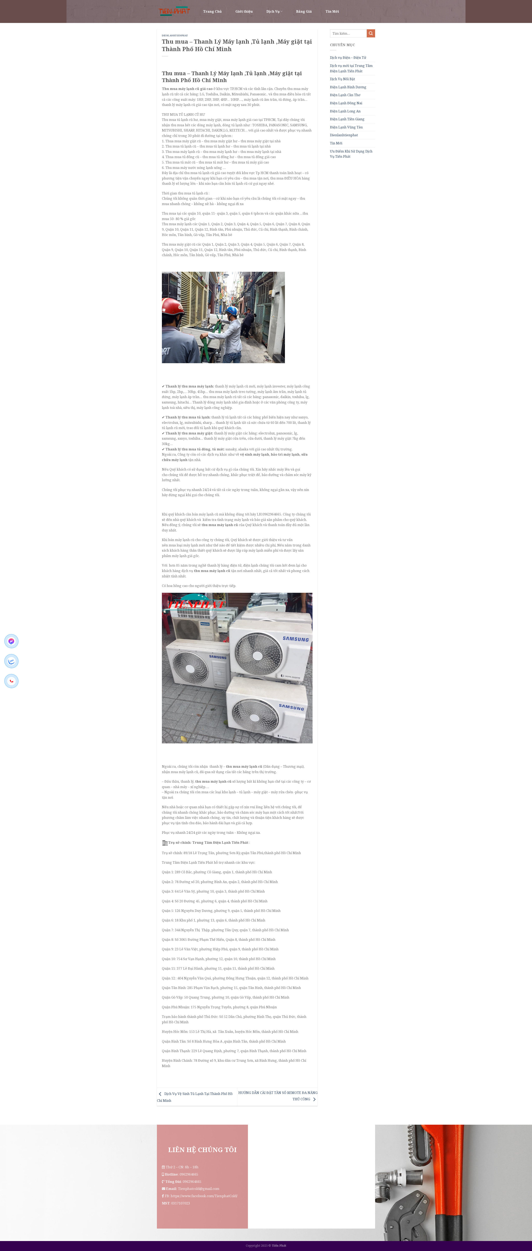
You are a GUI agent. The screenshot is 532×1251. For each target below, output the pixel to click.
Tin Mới (332, 11)
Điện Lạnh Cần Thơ (345, 95)
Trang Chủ (212, 11)
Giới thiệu (244, 11)
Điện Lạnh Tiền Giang (347, 119)
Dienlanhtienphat (175, 35)
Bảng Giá (304, 11)
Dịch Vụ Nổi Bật (342, 79)
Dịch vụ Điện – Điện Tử (348, 57)
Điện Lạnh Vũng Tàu (346, 127)
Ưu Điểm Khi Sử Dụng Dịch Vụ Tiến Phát (351, 154)
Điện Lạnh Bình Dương (348, 87)
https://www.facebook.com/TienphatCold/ (204, 1196)
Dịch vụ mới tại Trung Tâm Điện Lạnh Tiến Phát (351, 68)
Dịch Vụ (273, 11)
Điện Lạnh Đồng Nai (346, 103)
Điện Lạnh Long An (345, 111)
